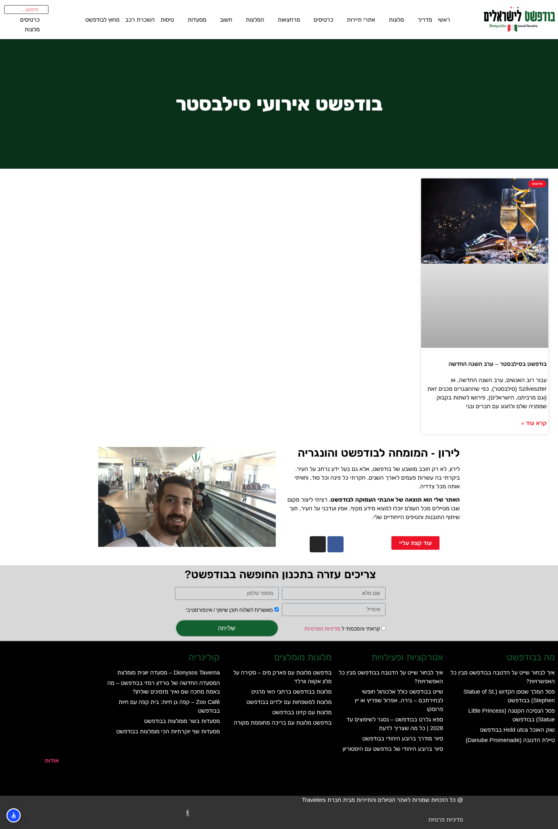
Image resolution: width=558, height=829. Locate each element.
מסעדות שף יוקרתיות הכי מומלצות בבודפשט (168, 731)
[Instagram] (318, 544)
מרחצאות (289, 19)
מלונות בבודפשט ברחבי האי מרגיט (291, 691)
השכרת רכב (140, 19)
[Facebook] (335, 544)
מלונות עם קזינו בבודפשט (302, 712)
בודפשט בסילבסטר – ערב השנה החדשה (498, 364)
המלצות (255, 19)
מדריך (425, 19)
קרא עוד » (534, 423)
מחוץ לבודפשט (102, 19)
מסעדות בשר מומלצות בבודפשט (182, 721)
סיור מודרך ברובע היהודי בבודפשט (402, 738)
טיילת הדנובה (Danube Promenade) (510, 740)
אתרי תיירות (361, 19)
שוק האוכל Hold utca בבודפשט (517, 730)
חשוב (226, 19)
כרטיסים (323, 19)
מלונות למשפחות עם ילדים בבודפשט (289, 702)
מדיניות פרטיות (445, 819)
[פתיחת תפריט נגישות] (13, 815)
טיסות (167, 19)
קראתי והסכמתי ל (342, 629)
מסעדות (197, 19)
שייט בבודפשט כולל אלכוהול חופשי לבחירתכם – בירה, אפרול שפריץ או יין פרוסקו (399, 700)
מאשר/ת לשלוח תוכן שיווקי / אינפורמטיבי (229, 610)
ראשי (444, 19)
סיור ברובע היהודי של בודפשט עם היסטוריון (393, 749)
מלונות (396, 19)
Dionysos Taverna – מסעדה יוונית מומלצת (168, 672)
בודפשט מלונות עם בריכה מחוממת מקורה (283, 722)
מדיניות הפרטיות (322, 629)
